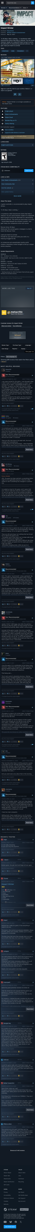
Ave (7, 516)
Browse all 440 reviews (17, 1150)
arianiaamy (9, 789)
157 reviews (16, 517)
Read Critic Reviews (17, 314)
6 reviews (8, 752)
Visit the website (6, 188)
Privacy (6, 1192)
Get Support (21, 1198)
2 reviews (8, 655)
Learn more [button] (28, 170)
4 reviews (8, 371)
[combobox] (18, 2)
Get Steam (21, 1192)
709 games (8, 517)
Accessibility (7, 1195)
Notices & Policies (9, 1198)
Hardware (21, 1178)
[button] (4, 8)
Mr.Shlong (9, 464)
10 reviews (8, 703)
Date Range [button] (5, 348)
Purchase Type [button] (17, 345)
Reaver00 (8, 369)
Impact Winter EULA (7, 137)
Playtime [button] (14, 348)
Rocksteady (9, 612)
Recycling (21, 1181)
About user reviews (6, 326)
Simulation (20, 51)
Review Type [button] (5, 345)
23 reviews (8, 565)
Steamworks (7, 1178)
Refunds (6, 1204)
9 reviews (8, 613)
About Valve (21, 1172)
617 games (8, 418)
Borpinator (9, 701)
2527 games (9, 466)
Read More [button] (29, 449)
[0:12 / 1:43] (17, 68)
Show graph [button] (28, 351)
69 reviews (15, 418)
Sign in (3, 88)
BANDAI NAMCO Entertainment (16, 32)
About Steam (7, 1172)
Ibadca (7, 564)
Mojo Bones (10, 30)
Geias (7, 653)
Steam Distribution (9, 1181)
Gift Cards (6, 1184)
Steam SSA (7, 1175)
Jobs (19, 1175)
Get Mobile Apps (10, 1226)
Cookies (6, 1201)
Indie (12, 51)
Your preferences (17, 326)
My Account (21, 1201)
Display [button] (23, 348)
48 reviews (16, 466)
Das (7, 751)
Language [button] (28, 345)
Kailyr (7, 416)
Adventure (5, 51)
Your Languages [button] (11, 356)
